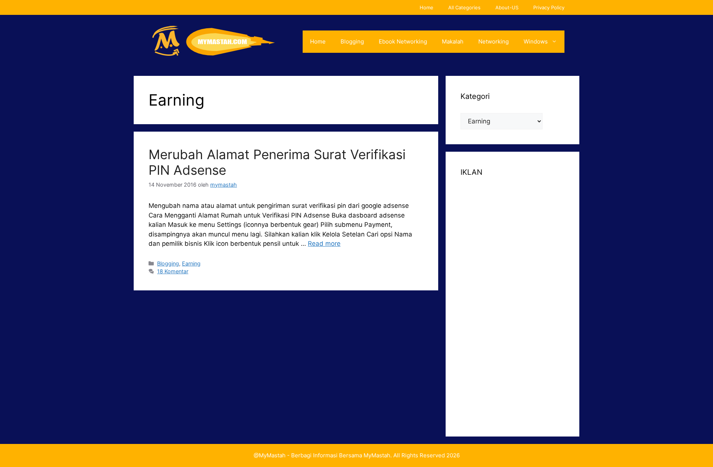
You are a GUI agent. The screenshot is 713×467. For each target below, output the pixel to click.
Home (426, 7)
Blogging (352, 41)
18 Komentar (172, 271)
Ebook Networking (403, 41)
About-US (506, 7)
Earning (191, 263)
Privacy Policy (548, 7)
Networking (493, 41)
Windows (536, 41)
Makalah (452, 41)
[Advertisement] (512, 300)
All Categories (464, 7)
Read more (324, 243)
